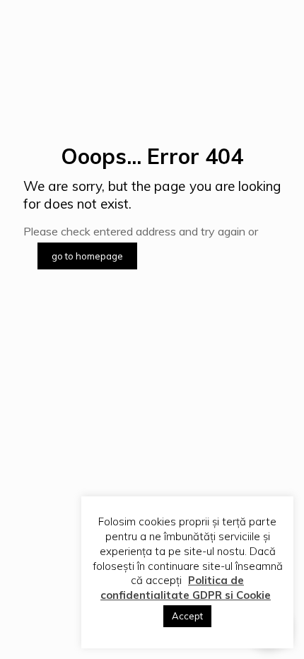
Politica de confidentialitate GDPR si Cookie (185, 587)
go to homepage (87, 256)
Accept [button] (187, 616)
